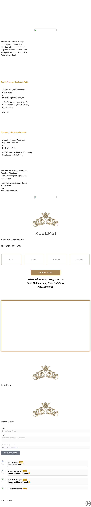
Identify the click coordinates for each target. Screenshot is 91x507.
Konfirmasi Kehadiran (7, 445)
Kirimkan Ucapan (10, 453)
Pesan (3, 435)
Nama (3, 428)
